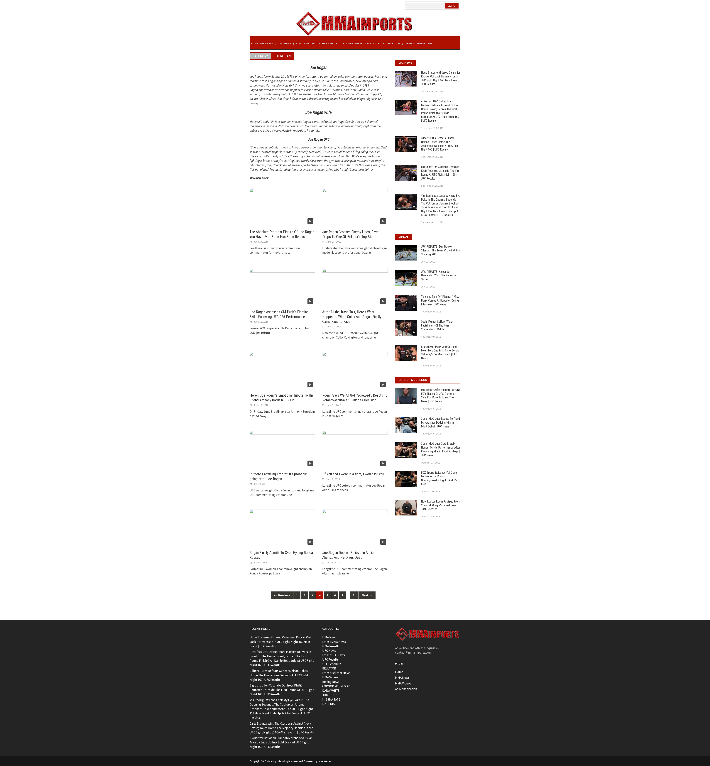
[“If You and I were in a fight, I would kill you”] (355, 449)
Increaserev (324, 761)
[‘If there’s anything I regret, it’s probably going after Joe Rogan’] (282, 449)
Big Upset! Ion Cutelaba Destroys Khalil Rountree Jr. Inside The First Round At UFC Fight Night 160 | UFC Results (440, 172)
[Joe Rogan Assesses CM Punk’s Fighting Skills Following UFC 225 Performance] (282, 287)
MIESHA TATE (331, 699)
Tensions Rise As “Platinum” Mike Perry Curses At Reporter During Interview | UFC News (440, 300)
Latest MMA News (334, 642)
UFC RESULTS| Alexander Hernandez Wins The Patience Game (438, 275)
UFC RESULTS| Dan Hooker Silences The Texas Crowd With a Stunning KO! (440, 250)
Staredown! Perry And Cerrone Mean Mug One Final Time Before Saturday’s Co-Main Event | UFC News (440, 352)
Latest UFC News (333, 655)
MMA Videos (424, 43)
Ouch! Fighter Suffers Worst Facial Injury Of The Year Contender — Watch (437, 325)
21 (354, 595)
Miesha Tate (363, 43)
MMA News (267, 43)
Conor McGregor (308, 43)
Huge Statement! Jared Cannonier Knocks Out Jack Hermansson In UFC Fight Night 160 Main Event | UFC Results (440, 78)
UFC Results (330, 659)
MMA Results (330, 646)
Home (254, 43)
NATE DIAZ (329, 704)
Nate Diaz (379, 43)
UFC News (285, 43)
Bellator (394, 43)
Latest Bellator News (336, 673)
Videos (410, 43)
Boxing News (330, 682)
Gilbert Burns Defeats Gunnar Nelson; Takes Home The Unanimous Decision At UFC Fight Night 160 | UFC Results (440, 143)
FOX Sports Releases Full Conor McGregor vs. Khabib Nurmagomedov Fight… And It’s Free (439, 478)
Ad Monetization (406, 689)
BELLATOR (329, 668)
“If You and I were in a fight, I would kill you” (353, 474)
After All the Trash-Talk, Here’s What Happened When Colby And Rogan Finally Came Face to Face (351, 317)
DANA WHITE (330, 691)
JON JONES (330, 695)
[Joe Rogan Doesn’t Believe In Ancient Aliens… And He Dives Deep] (355, 528)
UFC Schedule (331, 664)
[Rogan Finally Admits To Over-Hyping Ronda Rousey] (282, 528)
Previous (284, 595)
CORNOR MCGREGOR (336, 686)
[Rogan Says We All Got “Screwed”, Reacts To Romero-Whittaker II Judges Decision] (355, 370)
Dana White (329, 43)
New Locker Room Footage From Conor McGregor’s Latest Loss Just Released (440, 505)
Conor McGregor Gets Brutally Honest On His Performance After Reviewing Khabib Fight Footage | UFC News (440, 449)
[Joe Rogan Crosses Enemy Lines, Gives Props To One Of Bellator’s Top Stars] (355, 207)
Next (365, 595)
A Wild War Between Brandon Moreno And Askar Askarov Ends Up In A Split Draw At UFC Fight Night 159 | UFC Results (281, 742)
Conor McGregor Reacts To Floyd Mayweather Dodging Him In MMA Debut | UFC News (440, 422)
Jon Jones (346, 43)
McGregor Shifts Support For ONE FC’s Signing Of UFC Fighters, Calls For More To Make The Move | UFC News (440, 395)
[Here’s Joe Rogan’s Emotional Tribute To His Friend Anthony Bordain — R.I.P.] (282, 370)
